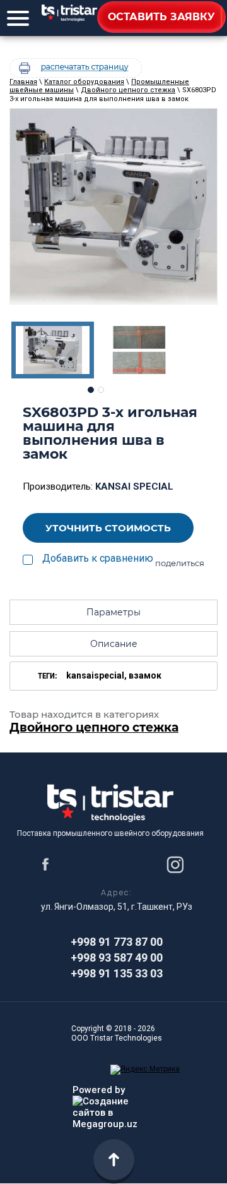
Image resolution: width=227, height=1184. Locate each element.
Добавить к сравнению (97, 558)
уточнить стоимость (108, 528)
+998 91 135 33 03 (117, 973)
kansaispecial (95, 675)
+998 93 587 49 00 (117, 957)
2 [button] (101, 390)
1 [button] (91, 390)
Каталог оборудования (84, 82)
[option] (113, 206)
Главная (23, 82)
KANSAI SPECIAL (134, 486)
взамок (145, 675)
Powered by (99, 1090)
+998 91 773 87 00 (117, 941)
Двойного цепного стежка (128, 90)
